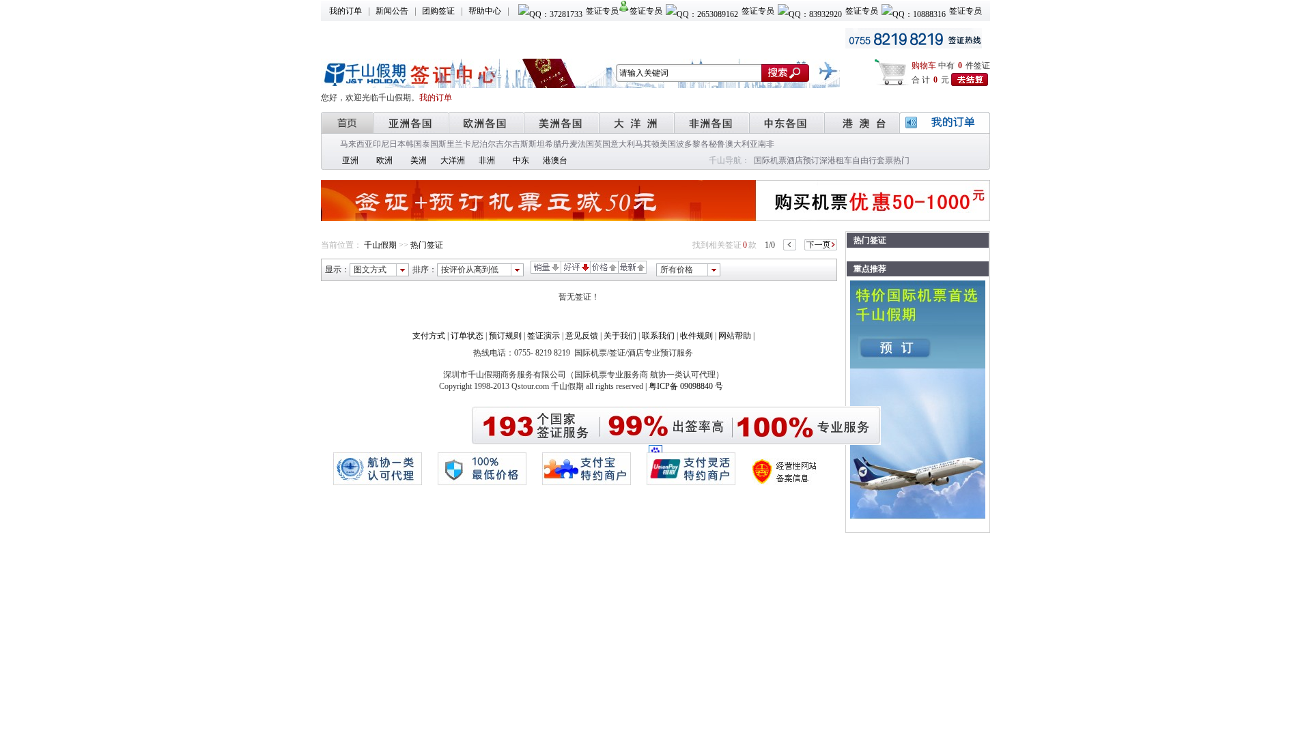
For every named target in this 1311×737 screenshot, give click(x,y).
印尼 (381, 144)
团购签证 (438, 11)
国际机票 (770, 160)
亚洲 (350, 160)
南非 (766, 144)
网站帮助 (734, 336)
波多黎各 (692, 144)
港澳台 (555, 160)
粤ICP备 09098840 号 (686, 386)
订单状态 (467, 336)
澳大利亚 (741, 144)
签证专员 (602, 11)
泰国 (430, 144)
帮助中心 (484, 11)
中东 (521, 160)
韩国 (414, 144)
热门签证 (426, 245)
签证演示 (543, 336)
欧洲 (384, 160)
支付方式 (428, 336)
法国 (586, 144)
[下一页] (820, 244)
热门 (901, 160)
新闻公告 (392, 11)
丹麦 (569, 144)
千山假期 (380, 245)
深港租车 (835, 160)
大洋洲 (452, 160)
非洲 (487, 160)
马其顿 (647, 144)
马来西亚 (356, 144)
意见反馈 (581, 336)
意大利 (622, 144)
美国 (668, 144)
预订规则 (505, 336)
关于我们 (620, 336)
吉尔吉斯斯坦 (520, 144)
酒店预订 (803, 160)
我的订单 (345, 11)
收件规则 (696, 336)
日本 (397, 144)
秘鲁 (717, 144)
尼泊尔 (483, 144)
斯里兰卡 (454, 144)
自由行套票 (872, 160)
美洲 (418, 160)
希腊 (553, 144)
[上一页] (789, 244)
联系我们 (658, 336)
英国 (602, 144)
